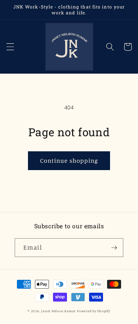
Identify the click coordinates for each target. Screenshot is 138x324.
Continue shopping (69, 160)
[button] (10, 47)
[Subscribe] (114, 247)
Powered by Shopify (93, 311)
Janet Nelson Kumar (58, 311)
